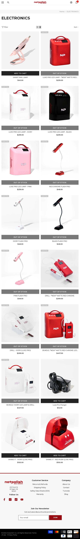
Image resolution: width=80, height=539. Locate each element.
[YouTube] (21, 499)
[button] (37, 27)
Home (61, 12)
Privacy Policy (12, 535)
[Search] (8, 2)
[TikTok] (16, 499)
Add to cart (20, 73)
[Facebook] (4, 499)
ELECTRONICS (72, 12)
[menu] (2, 2)
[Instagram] (10, 499)
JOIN (55, 517)
